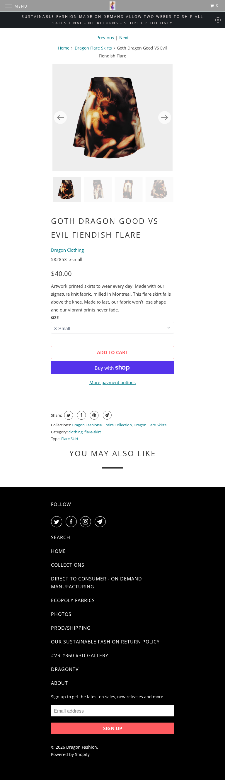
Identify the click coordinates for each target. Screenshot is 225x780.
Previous (105, 37)
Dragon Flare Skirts (93, 48)
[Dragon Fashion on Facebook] (72, 521)
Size (55, 317)
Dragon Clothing (67, 250)
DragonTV (65, 669)
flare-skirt (92, 432)
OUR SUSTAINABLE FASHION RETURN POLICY (105, 641)
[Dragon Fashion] (112, 5)
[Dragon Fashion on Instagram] (86, 521)
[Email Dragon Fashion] (101, 521)
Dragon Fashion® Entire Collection (102, 425)
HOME (58, 551)
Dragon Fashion (81, 747)
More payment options (112, 382)
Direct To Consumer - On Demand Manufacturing (96, 582)
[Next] (164, 117)
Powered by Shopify (70, 754)
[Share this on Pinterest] (93, 415)
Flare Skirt (70, 438)
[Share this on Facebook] (81, 415)
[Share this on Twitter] (68, 415)
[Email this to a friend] (106, 415)
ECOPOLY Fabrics (73, 600)
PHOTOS (61, 614)
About (59, 683)
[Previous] (60, 117)
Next (124, 37)
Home (63, 48)
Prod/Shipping (71, 628)
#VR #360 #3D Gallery (79, 655)
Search (60, 537)
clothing (76, 432)
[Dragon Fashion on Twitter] (57, 521)
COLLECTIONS (67, 565)
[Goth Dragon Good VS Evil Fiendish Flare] (112, 117)
